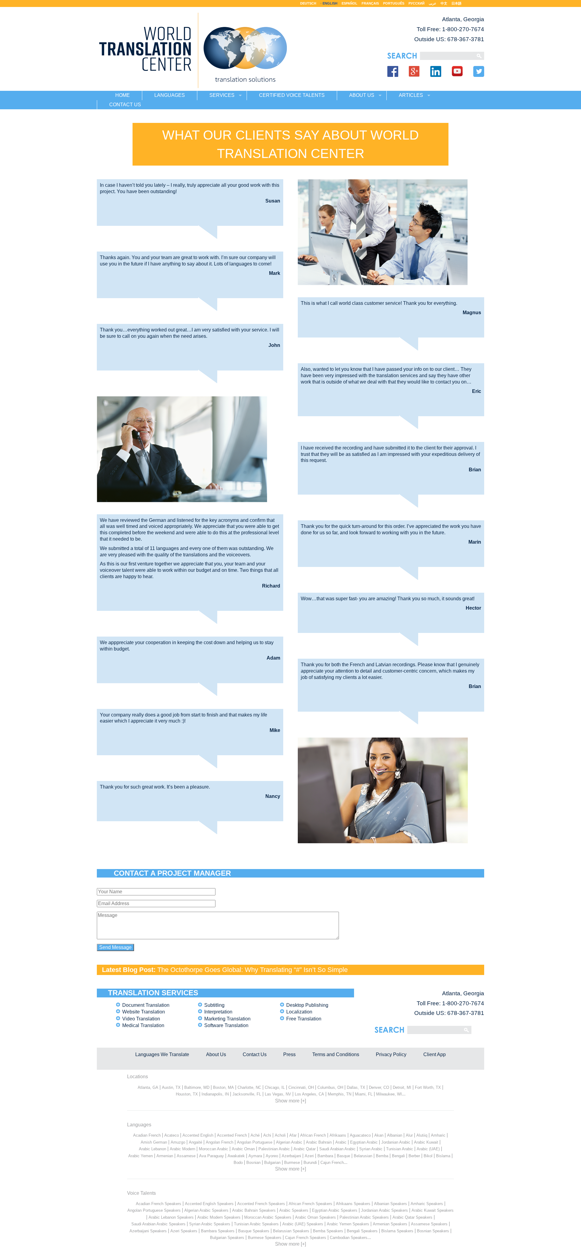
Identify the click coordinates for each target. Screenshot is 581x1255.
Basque (343, 1156)
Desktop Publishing (307, 1005)
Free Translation (303, 1018)
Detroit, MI (402, 1087)
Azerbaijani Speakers (148, 1231)
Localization (299, 1011)
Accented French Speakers (261, 1203)
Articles (411, 95)
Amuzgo (178, 1142)
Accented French (232, 1135)
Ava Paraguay (211, 1156)
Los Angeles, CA (309, 1094)
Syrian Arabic (370, 1149)
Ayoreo (272, 1156)
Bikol (428, 1156)
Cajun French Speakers (305, 1237)
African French (313, 1135)
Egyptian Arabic (364, 1142)
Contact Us (255, 1054)
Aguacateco (360, 1135)
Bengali (398, 1156)
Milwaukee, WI (389, 1094)
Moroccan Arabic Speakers (267, 1217)
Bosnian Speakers (433, 1231)
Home (122, 95)
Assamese (186, 1156)
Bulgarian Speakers (227, 1237)
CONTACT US (125, 104)
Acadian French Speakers (158, 1203)
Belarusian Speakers (291, 1231)
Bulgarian (272, 1162)
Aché (255, 1135)
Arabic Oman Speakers (315, 1217)
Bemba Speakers (328, 1231)
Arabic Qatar (305, 1149)
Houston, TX (187, 1094)
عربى (432, 3)
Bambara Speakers (218, 1231)
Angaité (195, 1142)
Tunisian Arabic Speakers (256, 1224)
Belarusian (363, 1156)
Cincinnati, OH (301, 1087)
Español (349, 3)
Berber (414, 1156)
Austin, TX (171, 1087)
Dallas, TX (356, 1087)
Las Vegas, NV (278, 1094)
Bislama (443, 1156)
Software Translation (226, 1025)
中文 (444, 3)
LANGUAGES (169, 95)
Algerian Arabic (289, 1142)
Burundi (310, 1162)
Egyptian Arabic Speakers (334, 1210)
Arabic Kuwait (426, 1142)
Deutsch (308, 3)
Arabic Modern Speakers (219, 1217)
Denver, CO (379, 1087)
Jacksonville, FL (246, 1094)
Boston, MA (223, 1087)
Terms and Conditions (335, 1054)
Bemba (382, 1156)
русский (417, 3)
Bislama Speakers (397, 1231)
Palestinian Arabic (274, 1149)
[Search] (446, 55)
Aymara (255, 1156)
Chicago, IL (275, 1087)
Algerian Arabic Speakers (206, 1210)
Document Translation (145, 1005)
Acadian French (147, 1135)
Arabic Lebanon (152, 1149)
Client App (434, 1054)
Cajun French (332, 1162)
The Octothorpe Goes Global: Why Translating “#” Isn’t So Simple (252, 969)
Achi (267, 1135)
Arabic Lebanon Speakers (171, 1217)
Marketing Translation (227, 1018)
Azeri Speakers (183, 1231)
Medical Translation (143, 1025)
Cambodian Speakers (348, 1237)
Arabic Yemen (140, 1156)
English (330, 3)
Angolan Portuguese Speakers (154, 1210)
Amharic (438, 1135)
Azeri (309, 1156)
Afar (293, 1135)
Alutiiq (421, 1135)
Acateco (171, 1135)
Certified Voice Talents (292, 95)
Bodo (238, 1162)
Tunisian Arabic (399, 1149)
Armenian (164, 1156)
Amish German (154, 1142)
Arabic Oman (243, 1149)
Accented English (197, 1135)
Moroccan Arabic (213, 1149)
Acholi (280, 1135)
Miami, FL (364, 1094)
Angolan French (219, 1142)
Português (393, 3)
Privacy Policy (391, 1054)
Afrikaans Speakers (353, 1203)
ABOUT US (361, 95)
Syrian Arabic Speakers (209, 1224)
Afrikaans (338, 1135)
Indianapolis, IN (215, 1094)
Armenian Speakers (390, 1224)
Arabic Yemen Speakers (348, 1224)
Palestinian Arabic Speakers (364, 1217)
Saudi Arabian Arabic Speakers (158, 1224)
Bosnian (253, 1162)
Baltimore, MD (196, 1087)
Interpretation (218, 1011)
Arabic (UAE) (428, 1149)
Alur (409, 1135)
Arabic (340, 1142)
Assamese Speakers (429, 1224)
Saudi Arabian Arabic (337, 1149)
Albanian (394, 1135)
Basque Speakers (253, 1231)
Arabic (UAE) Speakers (302, 1224)
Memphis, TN (339, 1094)
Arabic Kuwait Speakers (433, 1210)
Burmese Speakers (264, 1237)
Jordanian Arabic (395, 1142)
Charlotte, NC (249, 1087)
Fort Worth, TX (428, 1087)
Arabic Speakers (293, 1210)
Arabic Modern (182, 1149)
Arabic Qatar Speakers (412, 1217)
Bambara (325, 1156)
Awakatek (236, 1156)
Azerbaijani (291, 1156)
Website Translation (143, 1011)
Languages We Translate (162, 1054)
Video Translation (141, 1018)
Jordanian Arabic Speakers (384, 1210)
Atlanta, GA (148, 1087)
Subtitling (214, 1005)
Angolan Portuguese (254, 1142)
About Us (216, 1054)
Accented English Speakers (209, 1203)
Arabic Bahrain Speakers (254, 1210)
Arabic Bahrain (319, 1142)
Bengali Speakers (362, 1231)
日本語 (456, 3)
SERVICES (222, 95)
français (370, 3)
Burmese (292, 1162)
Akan (378, 1135)
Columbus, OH (330, 1087)
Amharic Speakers (427, 1203)
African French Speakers (310, 1203)
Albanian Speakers (390, 1203)
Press (289, 1054)
